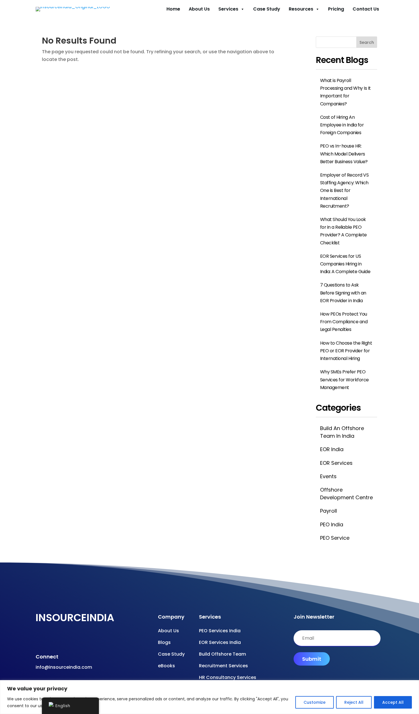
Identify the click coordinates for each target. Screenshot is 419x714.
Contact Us (366, 9)
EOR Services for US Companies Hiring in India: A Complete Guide (345, 264)
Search (366, 42)
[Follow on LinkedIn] (83, 640)
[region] (209, 697)
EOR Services (336, 463)
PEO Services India (220, 630)
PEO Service (334, 537)
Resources (301, 9)
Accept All (393, 702)
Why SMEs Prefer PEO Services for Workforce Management (344, 379)
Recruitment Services (223, 665)
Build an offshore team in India (342, 432)
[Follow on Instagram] (60, 640)
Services (228, 9)
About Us (199, 9)
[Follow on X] (71, 640)
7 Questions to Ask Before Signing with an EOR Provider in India (343, 293)
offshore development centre (346, 493)
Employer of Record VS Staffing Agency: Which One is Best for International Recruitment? (344, 190)
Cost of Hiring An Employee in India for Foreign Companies (342, 125)
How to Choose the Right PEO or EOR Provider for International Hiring (346, 351)
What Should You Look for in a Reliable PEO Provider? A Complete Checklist (343, 231)
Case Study (266, 9)
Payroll (328, 510)
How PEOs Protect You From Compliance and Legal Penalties (344, 322)
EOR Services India (220, 642)
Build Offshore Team (222, 654)
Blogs (164, 642)
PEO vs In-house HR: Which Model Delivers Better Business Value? (344, 154)
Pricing (336, 9)
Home (173, 9)
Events (328, 476)
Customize (315, 702)
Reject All (353, 702)
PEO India (331, 524)
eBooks (166, 665)
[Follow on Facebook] (37, 640)
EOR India (331, 449)
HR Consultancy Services (227, 677)
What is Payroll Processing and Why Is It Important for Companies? (345, 92)
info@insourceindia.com (64, 667)
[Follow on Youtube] (48, 640)
